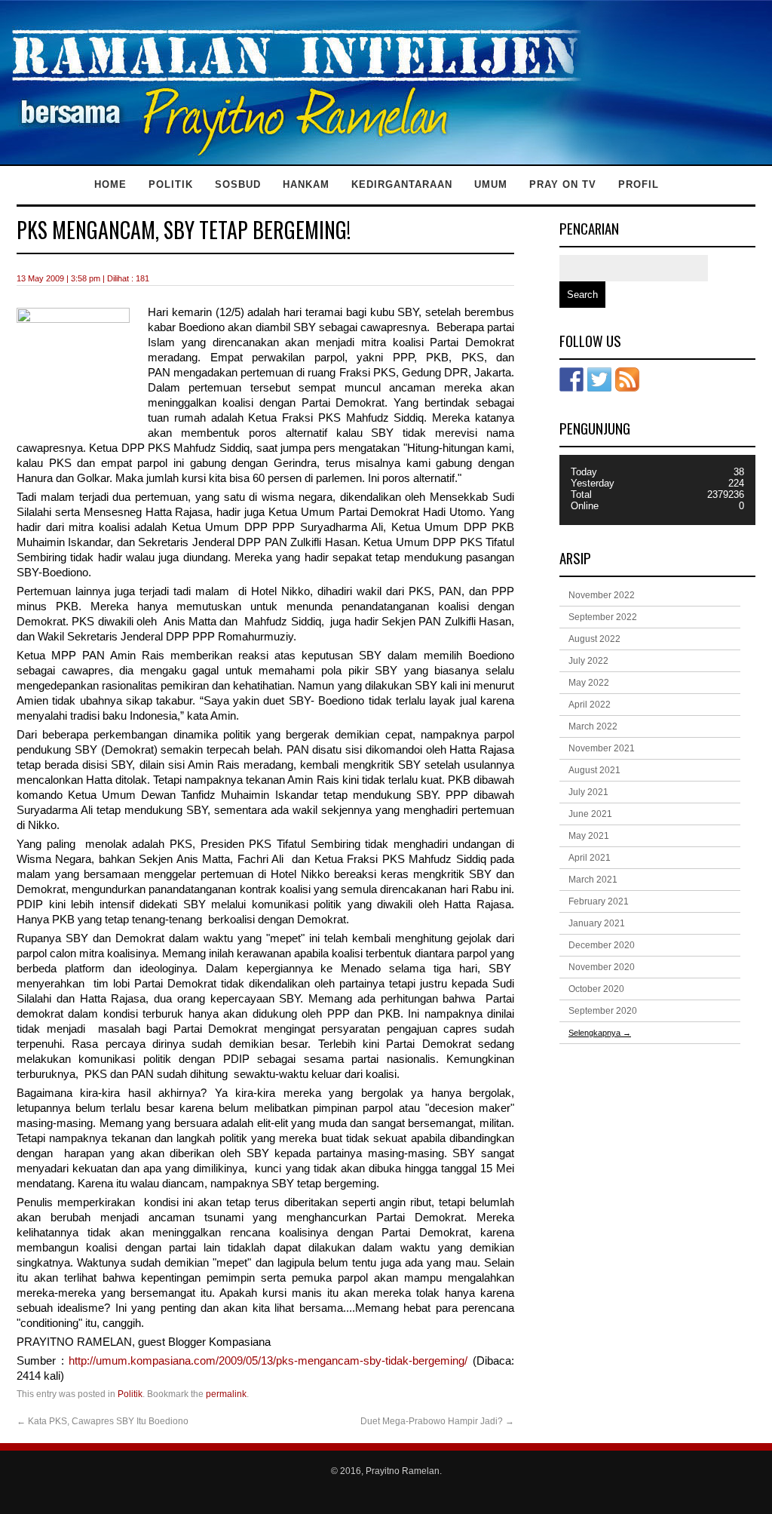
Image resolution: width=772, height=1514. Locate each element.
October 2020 (596, 989)
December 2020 (601, 945)
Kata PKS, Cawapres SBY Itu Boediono (102, 1421)
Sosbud (238, 184)
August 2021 (594, 770)
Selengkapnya (599, 1032)
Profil (638, 184)
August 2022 (594, 639)
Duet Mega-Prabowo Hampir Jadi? (437, 1421)
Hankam (306, 184)
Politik (171, 184)
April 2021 (589, 857)
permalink (226, 1394)
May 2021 (588, 836)
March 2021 (592, 879)
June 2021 (590, 814)
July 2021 (588, 792)
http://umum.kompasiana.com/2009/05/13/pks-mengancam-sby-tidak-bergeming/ (268, 1361)
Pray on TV (562, 184)
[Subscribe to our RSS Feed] (627, 379)
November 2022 (601, 595)
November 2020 (601, 967)
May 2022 (588, 682)
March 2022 (592, 726)
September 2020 (602, 1011)
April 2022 (589, 704)
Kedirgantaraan (401, 184)
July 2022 (588, 661)
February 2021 (598, 901)
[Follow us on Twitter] (599, 379)
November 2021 (601, 748)
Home (110, 184)
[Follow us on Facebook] (571, 379)
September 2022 (602, 617)
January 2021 (596, 923)
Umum (490, 184)
